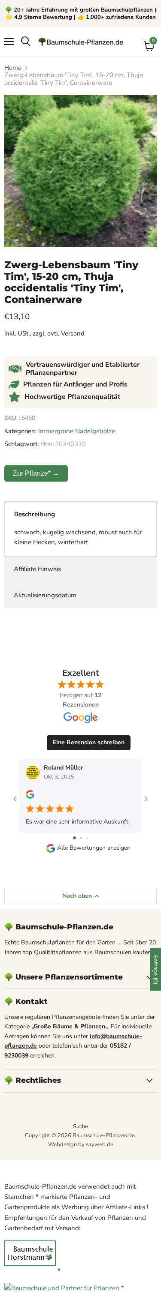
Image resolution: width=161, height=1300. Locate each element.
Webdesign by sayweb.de (80, 1144)
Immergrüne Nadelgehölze (76, 431)
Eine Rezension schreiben (89, 742)
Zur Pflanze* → (36, 473)
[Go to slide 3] (87, 838)
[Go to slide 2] (81, 838)
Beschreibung (34, 514)
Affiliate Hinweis (37, 569)
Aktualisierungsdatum (45, 595)
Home (12, 68)
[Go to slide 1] (74, 837)
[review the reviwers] (30, 797)
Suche (80, 1126)
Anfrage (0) (156, 969)
